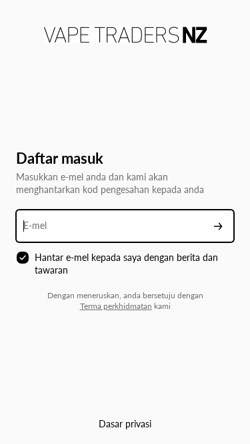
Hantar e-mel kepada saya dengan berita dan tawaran (126, 264)
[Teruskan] (218, 226)
